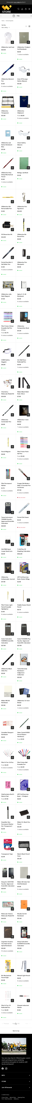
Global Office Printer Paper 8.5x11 (8, 1094)
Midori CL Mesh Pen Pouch (23, 823)
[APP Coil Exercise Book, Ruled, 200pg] (24, 567)
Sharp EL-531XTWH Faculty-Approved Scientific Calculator (8, 884)
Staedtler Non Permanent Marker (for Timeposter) (7, 824)
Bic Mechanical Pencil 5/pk (6, 976)
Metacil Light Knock (23, 975)
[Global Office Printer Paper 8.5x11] (8, 1083)
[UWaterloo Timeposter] (8, 101)
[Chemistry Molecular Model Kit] (8, 382)
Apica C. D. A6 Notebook (21, 295)
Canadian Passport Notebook (7, 733)
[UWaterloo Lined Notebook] (24, 1083)
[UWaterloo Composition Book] (24, 316)
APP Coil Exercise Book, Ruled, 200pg (23, 578)
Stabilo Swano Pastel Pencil (24, 606)
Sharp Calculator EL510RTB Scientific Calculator (23, 944)
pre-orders (17, 2)
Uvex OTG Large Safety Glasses (22, 80)
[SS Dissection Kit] (8, 225)
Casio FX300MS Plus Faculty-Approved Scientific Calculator (24, 641)
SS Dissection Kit (6, 234)
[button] (26, 9)
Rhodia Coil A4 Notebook (22, 915)
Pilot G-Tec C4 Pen (7, 762)
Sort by (4, 25)
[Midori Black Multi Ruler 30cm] (24, 382)
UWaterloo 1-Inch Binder (22, 421)
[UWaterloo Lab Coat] (8, 38)
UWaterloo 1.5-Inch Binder (23, 701)
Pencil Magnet (6, 451)
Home (3, 20)
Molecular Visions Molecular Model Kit (7, 915)
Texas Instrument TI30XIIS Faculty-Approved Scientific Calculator (7, 520)
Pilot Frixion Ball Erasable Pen (22, 763)
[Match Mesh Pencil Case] (24, 844)
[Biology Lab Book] (24, 163)
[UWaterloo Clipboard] (24, 101)
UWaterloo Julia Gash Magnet (6, 295)
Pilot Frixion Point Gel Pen (23, 452)
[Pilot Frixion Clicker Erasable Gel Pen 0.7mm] (8, 316)
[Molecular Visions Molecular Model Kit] (8, 904)
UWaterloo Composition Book (23, 327)
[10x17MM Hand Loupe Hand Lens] (8, 540)
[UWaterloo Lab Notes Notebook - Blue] (8, 133)
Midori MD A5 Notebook (5, 701)
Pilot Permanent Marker (6, 484)
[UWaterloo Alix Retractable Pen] (8, 197)
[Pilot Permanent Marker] (8, 474)
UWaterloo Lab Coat (7, 47)
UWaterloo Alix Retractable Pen (6, 207)
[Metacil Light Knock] (24, 966)
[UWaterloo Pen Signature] (24, 197)
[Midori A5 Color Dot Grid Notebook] (24, 872)
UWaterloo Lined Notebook (22, 1094)
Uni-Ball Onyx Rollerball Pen (21, 361)
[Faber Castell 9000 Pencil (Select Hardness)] (24, 723)
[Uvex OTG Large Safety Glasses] (24, 69)
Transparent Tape (7, 854)
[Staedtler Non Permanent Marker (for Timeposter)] (8, 813)
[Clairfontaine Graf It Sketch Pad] (8, 785)
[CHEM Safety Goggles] (8, 350)
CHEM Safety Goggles (5, 361)
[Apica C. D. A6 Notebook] (24, 285)
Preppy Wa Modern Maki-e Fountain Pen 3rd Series (24, 485)
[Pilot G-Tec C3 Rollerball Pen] (8, 996)
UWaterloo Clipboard (20, 112)
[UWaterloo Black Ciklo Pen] (8, 659)
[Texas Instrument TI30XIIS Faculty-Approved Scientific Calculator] (8, 508)
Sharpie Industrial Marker (23, 1006)
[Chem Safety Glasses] (24, 133)
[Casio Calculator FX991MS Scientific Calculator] (8, 629)
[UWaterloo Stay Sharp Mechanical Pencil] (8, 163)
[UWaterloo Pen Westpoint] (24, 253)
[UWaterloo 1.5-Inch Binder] (24, 691)
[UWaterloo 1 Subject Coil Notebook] (24, 38)
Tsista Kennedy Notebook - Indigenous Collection (22, 672)
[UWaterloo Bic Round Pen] (24, 225)
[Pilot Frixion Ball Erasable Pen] (24, 753)
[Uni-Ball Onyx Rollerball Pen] (24, 350)
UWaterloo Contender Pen (6, 421)
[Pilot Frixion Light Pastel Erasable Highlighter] (8, 595)
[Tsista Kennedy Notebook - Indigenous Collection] (24, 659)
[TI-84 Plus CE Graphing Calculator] (24, 540)
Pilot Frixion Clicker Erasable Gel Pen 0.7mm (7, 328)
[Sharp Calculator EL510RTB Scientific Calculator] (24, 932)
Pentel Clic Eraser (23, 517)
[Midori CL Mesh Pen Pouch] (24, 813)
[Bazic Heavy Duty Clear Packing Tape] (8, 1028)
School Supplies (9, 20)
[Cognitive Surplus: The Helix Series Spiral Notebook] (8, 932)
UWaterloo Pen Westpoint (22, 263)
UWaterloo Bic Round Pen (21, 235)
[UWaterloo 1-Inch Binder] (24, 410)
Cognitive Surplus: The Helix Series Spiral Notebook (7, 944)
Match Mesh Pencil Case (23, 855)
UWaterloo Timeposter (5, 112)
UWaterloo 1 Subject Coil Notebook (23, 48)
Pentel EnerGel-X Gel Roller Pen (7, 263)
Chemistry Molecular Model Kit (7, 393)
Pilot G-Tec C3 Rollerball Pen (6, 1006)
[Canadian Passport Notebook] (8, 723)
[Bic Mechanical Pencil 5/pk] (8, 966)
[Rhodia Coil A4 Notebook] (24, 904)
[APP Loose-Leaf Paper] (24, 1028)
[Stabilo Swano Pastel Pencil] (24, 595)
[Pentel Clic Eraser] (24, 508)
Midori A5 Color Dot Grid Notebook (23, 883)
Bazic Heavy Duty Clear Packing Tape (7, 1038)
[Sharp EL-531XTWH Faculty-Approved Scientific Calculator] (8, 872)
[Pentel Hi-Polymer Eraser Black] (24, 1056)
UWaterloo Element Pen (7, 80)
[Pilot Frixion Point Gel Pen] (24, 442)
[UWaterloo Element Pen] (8, 69)
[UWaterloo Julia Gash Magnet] (8, 285)
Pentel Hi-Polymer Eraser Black (23, 1066)
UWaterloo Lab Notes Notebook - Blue (7, 145)
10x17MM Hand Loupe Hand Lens (6, 550)
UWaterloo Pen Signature (22, 207)
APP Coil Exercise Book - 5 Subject (23, 795)
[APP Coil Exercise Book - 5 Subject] (24, 785)
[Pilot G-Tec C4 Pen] (8, 753)
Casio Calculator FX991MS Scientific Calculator (7, 641)
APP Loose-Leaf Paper (22, 1038)
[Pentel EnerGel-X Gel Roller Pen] (8, 253)
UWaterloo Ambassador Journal (8, 578)
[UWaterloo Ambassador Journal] (8, 567)
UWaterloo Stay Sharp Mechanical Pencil (7, 175)
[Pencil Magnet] (8, 442)
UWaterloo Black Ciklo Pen (6, 670)
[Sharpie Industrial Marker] (24, 996)
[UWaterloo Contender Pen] (8, 410)
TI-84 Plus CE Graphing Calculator (23, 550)
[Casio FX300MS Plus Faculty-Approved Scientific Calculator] (24, 629)
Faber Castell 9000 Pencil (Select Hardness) (23, 734)
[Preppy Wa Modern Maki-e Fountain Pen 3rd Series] (24, 474)
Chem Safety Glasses (21, 144)
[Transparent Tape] (8, 844)
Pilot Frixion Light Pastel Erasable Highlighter (6, 607)
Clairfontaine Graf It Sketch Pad (7, 795)
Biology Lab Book (22, 173)
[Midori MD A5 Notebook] (8, 691)
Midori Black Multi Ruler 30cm (23, 393)
